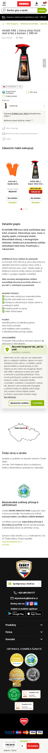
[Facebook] (27, 604)
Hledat (42, 10)
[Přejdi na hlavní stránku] (23, 4)
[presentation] (3, 63)
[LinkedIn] (36, 604)
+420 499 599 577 (26, 592)
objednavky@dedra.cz (12, 541)
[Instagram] (31, 604)
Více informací (10, 397)
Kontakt (5, 544)
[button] (21, 209)
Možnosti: (5, 100)
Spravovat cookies (19, 403)
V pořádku (38, 403)
